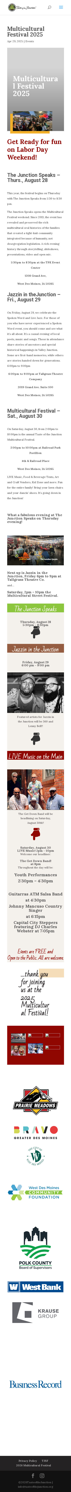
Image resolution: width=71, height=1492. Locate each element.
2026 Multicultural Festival (33, 1465)
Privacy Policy (28, 1461)
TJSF (45, 1461)
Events (29, 41)
